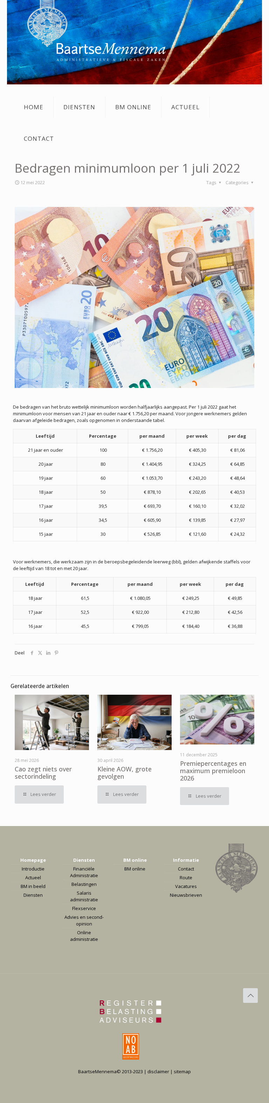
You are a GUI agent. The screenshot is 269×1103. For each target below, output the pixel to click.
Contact (186, 869)
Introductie (33, 869)
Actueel (33, 877)
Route (186, 877)
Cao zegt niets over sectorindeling (43, 773)
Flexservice (84, 908)
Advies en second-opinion (84, 920)
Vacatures (186, 886)
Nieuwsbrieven (186, 895)
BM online (135, 860)
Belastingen (84, 884)
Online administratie (84, 935)
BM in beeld (33, 886)
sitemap (182, 1071)
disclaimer (158, 1071)
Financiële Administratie (84, 872)
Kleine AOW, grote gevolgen (124, 773)
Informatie (186, 860)
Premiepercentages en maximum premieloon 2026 (213, 770)
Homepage (33, 860)
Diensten (33, 895)
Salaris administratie (84, 896)
